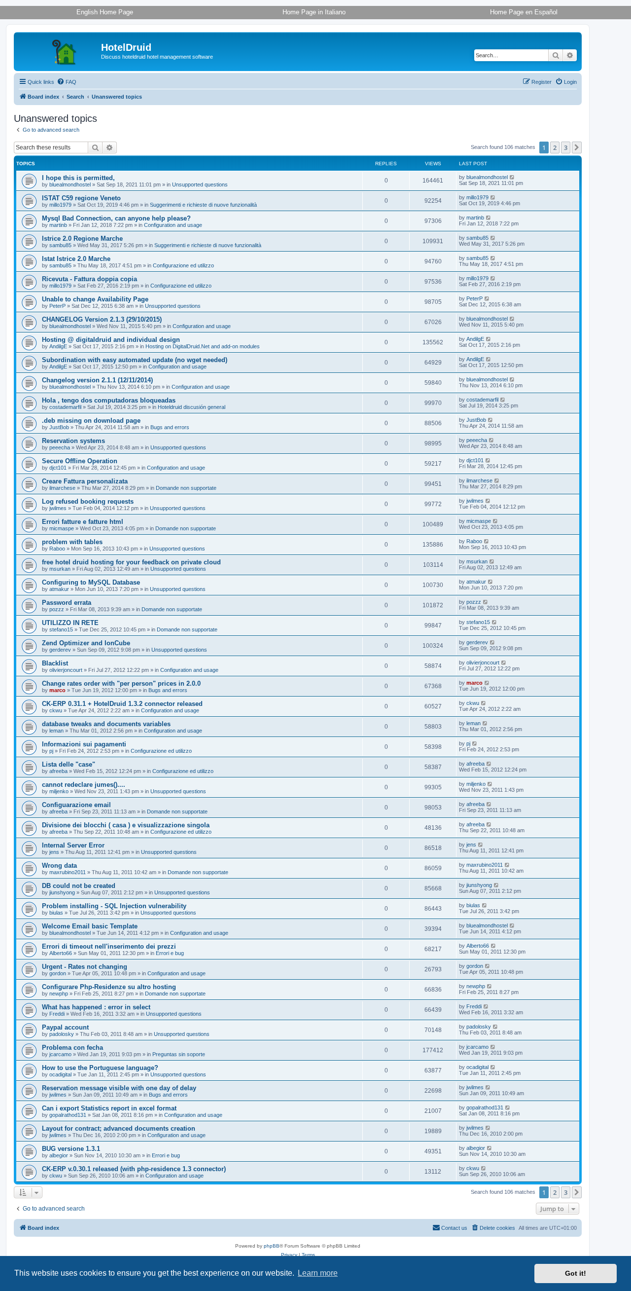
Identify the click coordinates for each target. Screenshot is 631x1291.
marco (57, 690)
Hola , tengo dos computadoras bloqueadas (108, 400)
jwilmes (58, 508)
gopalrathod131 (67, 1115)
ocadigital (60, 1074)
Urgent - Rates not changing (84, 966)
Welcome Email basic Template (90, 926)
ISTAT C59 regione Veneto (81, 198)
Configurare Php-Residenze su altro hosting (109, 987)
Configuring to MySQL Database (91, 582)
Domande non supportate (186, 488)
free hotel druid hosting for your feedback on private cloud (131, 562)
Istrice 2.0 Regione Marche (82, 238)
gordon (57, 973)
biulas (56, 913)
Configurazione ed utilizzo (183, 265)
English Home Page (104, 12)
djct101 (58, 468)
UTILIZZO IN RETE (70, 623)
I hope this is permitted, (78, 178)
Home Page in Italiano (314, 12)
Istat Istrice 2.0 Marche (76, 258)
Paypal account (65, 1027)
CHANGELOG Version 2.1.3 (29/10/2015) (102, 319)
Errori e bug (170, 953)
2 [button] (555, 147)
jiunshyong (62, 892)
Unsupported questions (200, 184)
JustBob (59, 427)
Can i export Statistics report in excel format (109, 1108)
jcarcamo (60, 1054)
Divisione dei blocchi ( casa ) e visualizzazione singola (126, 825)
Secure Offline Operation (79, 461)
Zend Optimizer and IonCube (86, 643)
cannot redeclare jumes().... (83, 784)
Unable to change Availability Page (95, 299)
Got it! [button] (575, 1273)
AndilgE (58, 346)
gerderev (60, 650)
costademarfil (65, 407)
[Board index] (58, 50)
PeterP (57, 306)
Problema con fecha (72, 1047)
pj (51, 751)
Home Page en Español (524, 12)
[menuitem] (66, 82)
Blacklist (55, 663)
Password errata (66, 602)
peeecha (59, 447)
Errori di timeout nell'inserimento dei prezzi (109, 946)
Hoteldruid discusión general (191, 407)
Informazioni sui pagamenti (84, 744)
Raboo (57, 549)
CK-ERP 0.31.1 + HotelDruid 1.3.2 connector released (122, 703)
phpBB (272, 1246)
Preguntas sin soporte (178, 1054)
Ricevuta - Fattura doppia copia (89, 279)
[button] (577, 147)
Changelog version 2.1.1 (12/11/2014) (97, 380)
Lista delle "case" (68, 764)
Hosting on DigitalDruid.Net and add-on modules (202, 346)
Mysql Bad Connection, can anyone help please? (116, 218)
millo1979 (60, 205)
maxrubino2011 (67, 872)
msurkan (59, 569)
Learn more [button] (318, 1273)
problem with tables (72, 542)
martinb (58, 225)
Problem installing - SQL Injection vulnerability (114, 906)
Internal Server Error (73, 845)
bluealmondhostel (70, 184)
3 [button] (565, 147)
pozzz (56, 609)
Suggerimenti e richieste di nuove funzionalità (203, 205)
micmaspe (61, 528)
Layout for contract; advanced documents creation (118, 1128)
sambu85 (60, 245)
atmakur (59, 589)
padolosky (61, 1034)
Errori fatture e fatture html (82, 521)
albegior (58, 1155)
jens (54, 852)
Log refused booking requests (88, 501)
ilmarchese (62, 488)
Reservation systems (73, 440)
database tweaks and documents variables (106, 724)
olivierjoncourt (65, 670)
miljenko (59, 791)
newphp (58, 993)
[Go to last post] (512, 177)
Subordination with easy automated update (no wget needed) (134, 360)
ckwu (55, 710)
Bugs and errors (169, 427)
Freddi (57, 1014)
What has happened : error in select (96, 1007)
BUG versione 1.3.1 (71, 1148)
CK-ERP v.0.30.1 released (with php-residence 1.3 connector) (134, 1169)
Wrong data (59, 865)
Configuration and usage (173, 225)
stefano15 (61, 629)
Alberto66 (60, 953)
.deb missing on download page (91, 420)
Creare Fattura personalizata (85, 481)
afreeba (58, 771)
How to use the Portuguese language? (100, 1067)
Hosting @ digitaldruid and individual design (111, 339)
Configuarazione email (76, 805)
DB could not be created (78, 885)
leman (56, 731)
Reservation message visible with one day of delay (119, 1088)
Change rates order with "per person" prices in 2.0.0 (121, 683)
